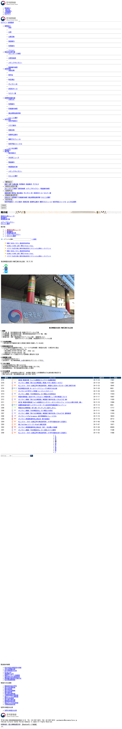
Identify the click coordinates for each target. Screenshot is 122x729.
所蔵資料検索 (13, 108)
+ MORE (34, 239)
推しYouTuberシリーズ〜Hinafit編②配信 (32, 424)
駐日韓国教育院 (10, 680)
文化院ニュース (13, 157)
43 (55, 440)
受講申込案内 (13, 134)
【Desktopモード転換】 (29, 724)
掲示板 (8, 9)
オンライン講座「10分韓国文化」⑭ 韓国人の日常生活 (37, 394)
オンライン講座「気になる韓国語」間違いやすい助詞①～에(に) (40, 382)
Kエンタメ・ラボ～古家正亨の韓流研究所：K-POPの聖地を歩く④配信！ (42, 421)
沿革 (9, 32)
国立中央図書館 (10, 690)
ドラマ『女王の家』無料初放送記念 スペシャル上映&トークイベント (29, 248)
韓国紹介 (8, 8)
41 (55, 437)
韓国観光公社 (9, 673)
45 (55, 443)
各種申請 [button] (8, 69)
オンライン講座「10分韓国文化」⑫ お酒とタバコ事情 (37, 430)
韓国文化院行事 (11, 186)
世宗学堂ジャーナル (15, 144)
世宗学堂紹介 (13, 121)
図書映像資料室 (11, 195)
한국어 (16, 22)
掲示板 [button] (7, 151)
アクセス (11, 50)
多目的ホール (13, 88)
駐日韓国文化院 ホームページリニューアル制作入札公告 (37, 388)
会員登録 (8, 12)
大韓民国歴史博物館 (11, 695)
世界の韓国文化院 (11, 710)
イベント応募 (8, 239)
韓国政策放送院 (10, 701)
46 (55, 444)
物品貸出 (11, 79)
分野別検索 (12, 58)
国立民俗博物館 (10, 693)
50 (55, 450)
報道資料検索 (13, 67)
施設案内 (11, 41)
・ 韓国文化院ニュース (13, 230)
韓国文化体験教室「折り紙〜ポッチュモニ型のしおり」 (37, 408)
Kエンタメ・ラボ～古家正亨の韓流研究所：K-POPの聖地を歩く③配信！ (42, 433)
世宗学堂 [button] (8, 119)
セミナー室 (12, 93)
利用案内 (11, 46)
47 (55, 446)
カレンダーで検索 (14, 53)
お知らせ (11, 99)
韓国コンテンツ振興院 (12, 675)
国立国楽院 (8, 692)
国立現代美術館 (10, 699)
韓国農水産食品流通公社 (13, 678)
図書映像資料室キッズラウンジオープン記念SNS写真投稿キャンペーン (42, 405)
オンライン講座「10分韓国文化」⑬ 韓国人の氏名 (35, 410)
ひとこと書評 (13, 118)
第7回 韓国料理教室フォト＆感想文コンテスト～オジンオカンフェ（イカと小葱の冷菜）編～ (50, 402)
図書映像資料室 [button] (10, 98)
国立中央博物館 (10, 687)
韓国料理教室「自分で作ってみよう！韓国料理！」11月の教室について (42, 396)
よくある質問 (13, 148)
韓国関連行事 (13, 166)
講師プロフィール (14, 139)
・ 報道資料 (9, 231)
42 (55, 438)
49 (55, 449)
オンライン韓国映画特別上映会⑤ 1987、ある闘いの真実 (37, 427)
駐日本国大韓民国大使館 (13, 667)
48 (55, 447)
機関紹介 (8, 182)
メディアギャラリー (15, 62)
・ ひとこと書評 (10, 236)
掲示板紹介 (12, 153)
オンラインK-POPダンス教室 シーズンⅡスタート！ (35, 391)
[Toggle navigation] (19, 21)
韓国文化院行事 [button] (10, 52)
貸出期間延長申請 (14, 113)
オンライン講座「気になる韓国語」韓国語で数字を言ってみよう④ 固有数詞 (44, 413)
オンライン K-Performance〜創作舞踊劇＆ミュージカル (37, 416)
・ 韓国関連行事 (10, 233)
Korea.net (8, 672)
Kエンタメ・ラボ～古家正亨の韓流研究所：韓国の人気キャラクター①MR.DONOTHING (47, 385)
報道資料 (8, 11)
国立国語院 (8, 689)
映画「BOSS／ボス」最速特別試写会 (18, 243)
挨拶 (9, 27)
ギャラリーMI (13, 84)
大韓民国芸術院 (10, 704)
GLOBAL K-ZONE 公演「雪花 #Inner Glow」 (20, 246)
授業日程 (11, 130)
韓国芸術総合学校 (11, 686)
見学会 (10, 75)
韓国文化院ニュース (7, 216)
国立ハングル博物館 (11, 696)
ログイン (8, 14)
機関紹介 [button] (8, 26)
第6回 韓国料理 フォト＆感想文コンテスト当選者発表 (37, 380)
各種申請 (8, 191)
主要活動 (11, 36)
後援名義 (11, 70)
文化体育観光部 (10, 669)
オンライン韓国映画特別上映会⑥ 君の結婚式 (34, 419)
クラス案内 (12, 125)
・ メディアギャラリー (13, 234)
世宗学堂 (8, 199)
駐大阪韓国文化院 (11, 670)
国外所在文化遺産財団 (12, 677)
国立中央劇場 (9, 698)
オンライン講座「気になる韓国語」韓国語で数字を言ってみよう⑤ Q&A (42, 399)
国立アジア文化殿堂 (11, 703)
